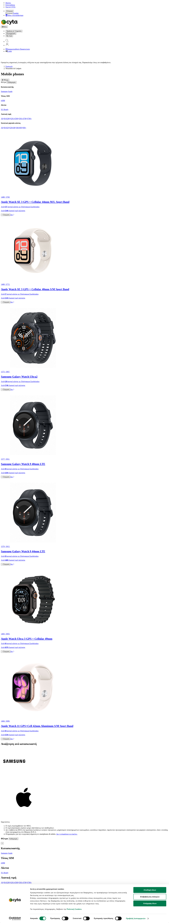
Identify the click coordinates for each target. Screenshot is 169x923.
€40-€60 (19, 128)
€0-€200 (7, 119)
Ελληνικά (9, 11)
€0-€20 (6, 128)
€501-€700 (23, 119)
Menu (5, 27)
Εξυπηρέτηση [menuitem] (10, 33)
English (16, 13)
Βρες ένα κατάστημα (15, 15)
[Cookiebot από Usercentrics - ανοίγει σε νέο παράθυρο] (15, 918)
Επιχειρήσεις (10, 5)
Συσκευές (9, 66)
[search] (7, 42)
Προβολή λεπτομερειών (135, 918)
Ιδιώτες (8, 3)
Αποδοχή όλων (150, 890)
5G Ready (4, 109)
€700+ (29, 119)
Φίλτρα (5, 80)
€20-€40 (12, 128)
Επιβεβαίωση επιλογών (149, 897)
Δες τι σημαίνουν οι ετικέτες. (66, 834)
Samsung (4, 91)
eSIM (3, 101)
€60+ (24, 128)
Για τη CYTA (10, 7)
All (2, 119)
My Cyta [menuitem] (9, 36)
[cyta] (10, 25)
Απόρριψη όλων (149, 903)
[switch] (65, 918)
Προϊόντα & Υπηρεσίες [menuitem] (13, 31)
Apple (10, 91)
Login (9, 51)
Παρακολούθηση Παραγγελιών (18, 49)
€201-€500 (14, 119)
